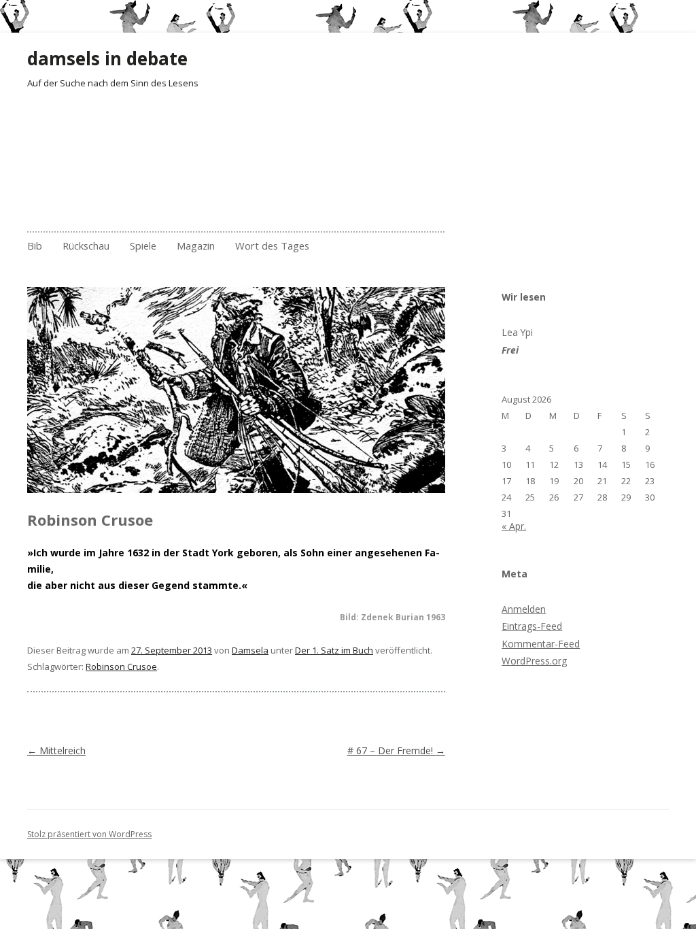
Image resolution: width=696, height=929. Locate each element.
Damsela (250, 650)
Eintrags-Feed (532, 626)
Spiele (143, 245)
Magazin (196, 245)
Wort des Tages (272, 245)
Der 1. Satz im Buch (334, 650)
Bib (34, 245)
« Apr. (514, 526)
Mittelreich (56, 750)
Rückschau (86, 245)
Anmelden (524, 609)
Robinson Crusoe (121, 666)
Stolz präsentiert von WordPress (89, 834)
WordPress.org (534, 660)
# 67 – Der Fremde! (396, 750)
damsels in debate (107, 58)
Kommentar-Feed (541, 643)
